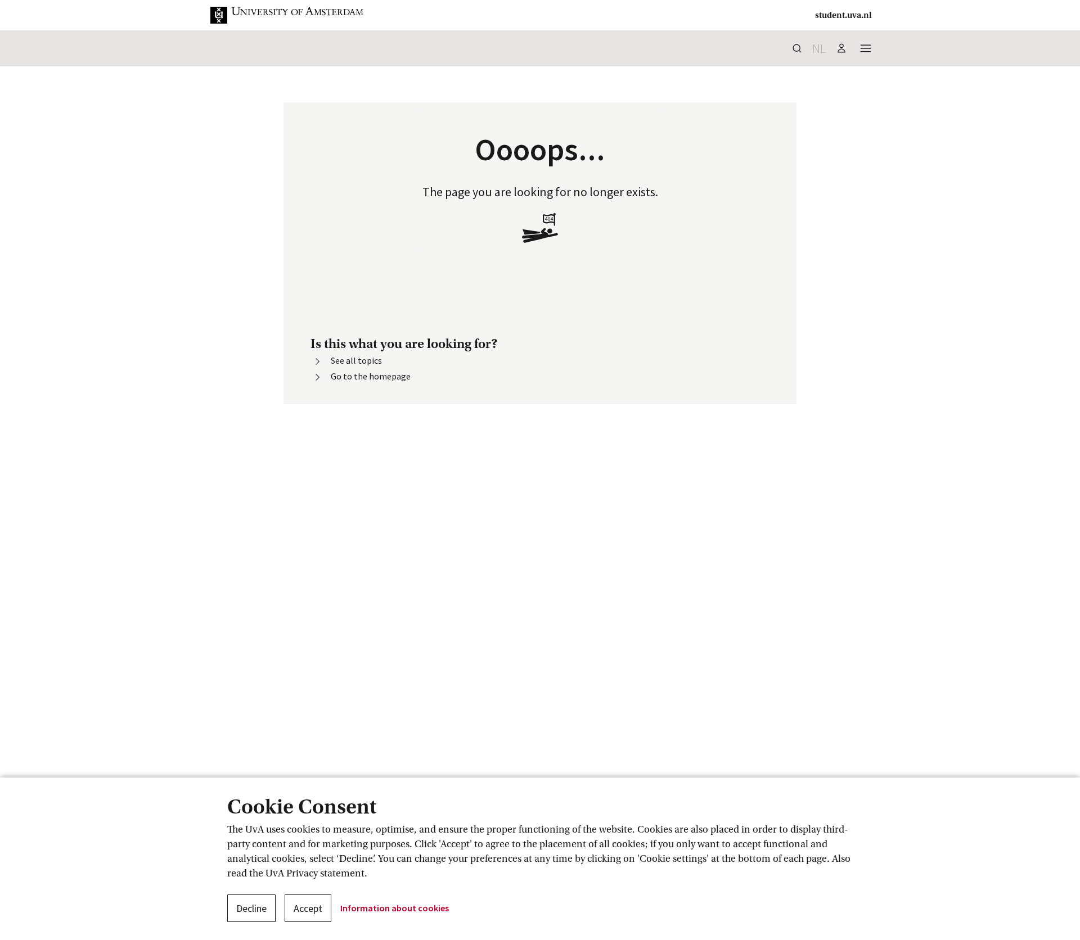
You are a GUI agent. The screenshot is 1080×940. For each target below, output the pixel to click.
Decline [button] (251, 908)
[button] (295, 15)
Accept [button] (308, 908)
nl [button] (819, 48)
